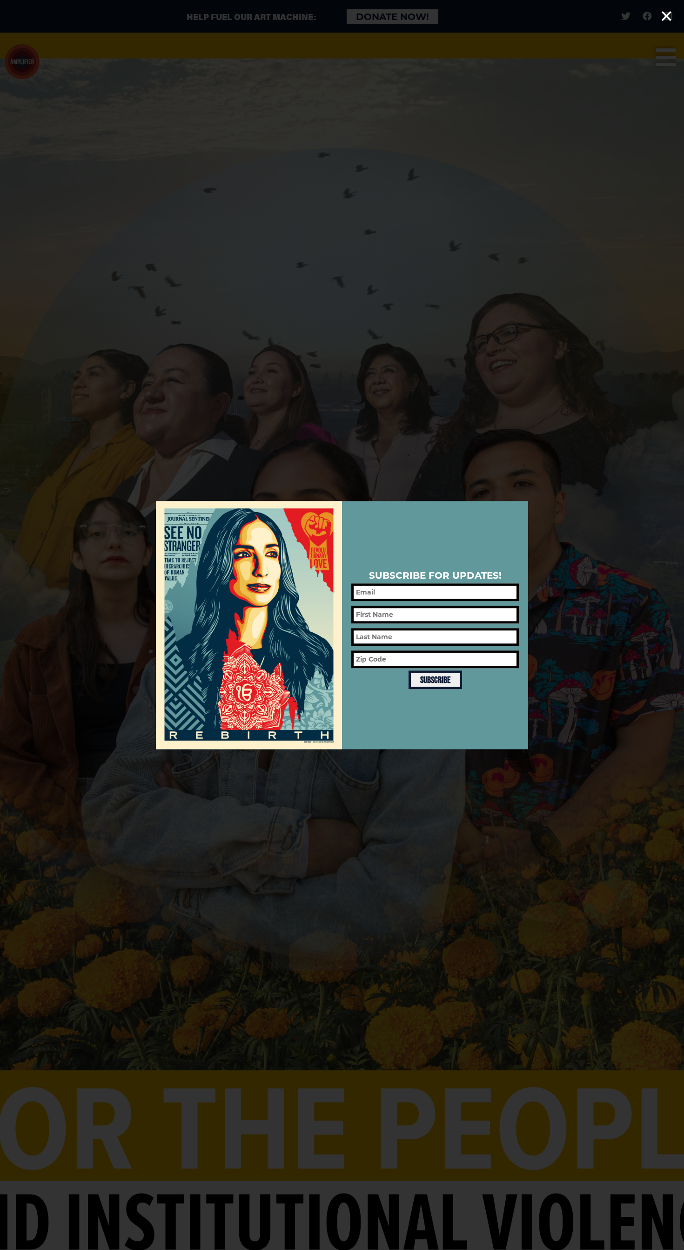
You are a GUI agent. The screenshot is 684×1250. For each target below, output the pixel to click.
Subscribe (435, 680)
